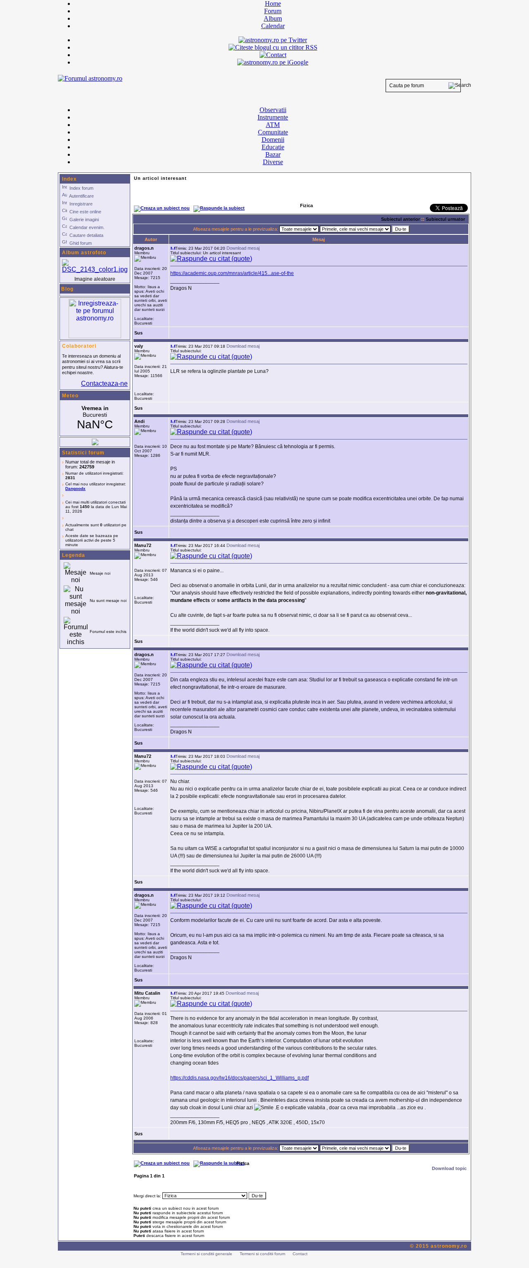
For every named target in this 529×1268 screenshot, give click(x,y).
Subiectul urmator (445, 219)
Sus (138, 332)
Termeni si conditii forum (262, 1253)
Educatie (273, 146)
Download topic (449, 1168)
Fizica (242, 1163)
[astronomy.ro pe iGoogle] (272, 62)
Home (273, 3)
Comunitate (273, 132)
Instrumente (272, 117)
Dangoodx (75, 488)
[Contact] (273, 54)
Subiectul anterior (400, 219)
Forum (272, 10)
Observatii (273, 109)
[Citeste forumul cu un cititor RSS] (273, 47)
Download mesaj (243, 248)
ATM (273, 124)
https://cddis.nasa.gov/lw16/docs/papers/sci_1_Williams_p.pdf (239, 1078)
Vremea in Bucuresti (95, 418)
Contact (300, 1253)
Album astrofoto (84, 253)
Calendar (273, 25)
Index (69, 179)
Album (273, 18)
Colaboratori (79, 346)
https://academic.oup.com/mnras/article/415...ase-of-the (232, 273)
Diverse (273, 161)
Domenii (273, 139)
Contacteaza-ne (104, 383)
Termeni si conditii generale (206, 1253)
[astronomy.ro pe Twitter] (272, 39)
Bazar (273, 154)
